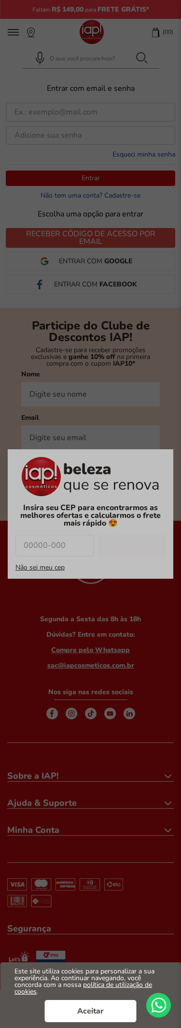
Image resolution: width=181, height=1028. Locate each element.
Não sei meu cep (40, 567)
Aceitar (90, 1011)
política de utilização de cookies (83, 988)
